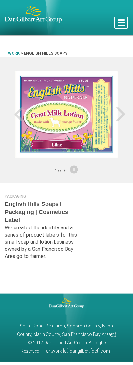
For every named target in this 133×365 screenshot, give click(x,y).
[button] (10, 114)
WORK (14, 53)
